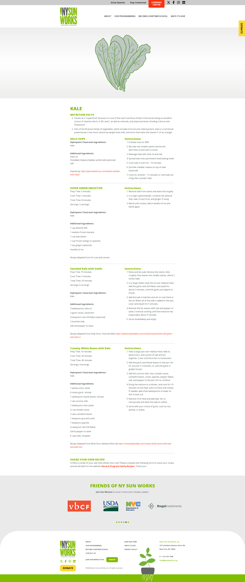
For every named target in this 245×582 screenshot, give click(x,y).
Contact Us (91, 553)
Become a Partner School (153, 16)
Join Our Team (131, 542)
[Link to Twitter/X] (168, 2)
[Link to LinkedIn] (183, 2)
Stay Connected (138, 2)
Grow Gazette (118, 2)
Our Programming (125, 16)
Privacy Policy (131, 549)
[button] (116, 522)
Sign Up (112, 560)
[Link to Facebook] (174, 2)
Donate (68, 568)
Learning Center (156, 3)
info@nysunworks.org (168, 560)
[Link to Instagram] (178, 2)
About (107, 16)
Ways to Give (178, 16)
